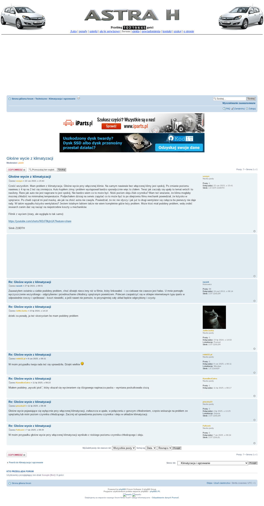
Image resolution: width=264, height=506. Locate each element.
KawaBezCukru (23, 383)
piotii (21, 163)
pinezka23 (21, 406)
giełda (136, 31)
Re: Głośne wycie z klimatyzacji (30, 282)
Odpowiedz (12, 168)
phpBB (122, 489)
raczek (19, 286)
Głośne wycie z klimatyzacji (30, 158)
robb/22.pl (21, 359)
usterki (93, 31)
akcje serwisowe (110, 31)
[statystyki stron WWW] (127, 494)
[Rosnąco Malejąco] (169, 448)
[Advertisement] (132, 64)
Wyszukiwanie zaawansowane (238, 103)
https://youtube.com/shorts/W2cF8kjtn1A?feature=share (40, 221)
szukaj (177, 31)
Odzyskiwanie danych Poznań (165, 498)
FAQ (228, 108)
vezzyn (19, 181)
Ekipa (209, 483)
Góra (254, 231)
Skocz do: (171, 463)
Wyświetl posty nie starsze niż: (97, 448)
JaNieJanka (21, 311)
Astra (73, 31)
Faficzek (20, 430)
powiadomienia (151, 31)
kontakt (167, 31)
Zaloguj (252, 108)
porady (83, 31)
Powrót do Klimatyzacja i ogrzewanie (26, 462)
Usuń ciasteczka (222, 483)
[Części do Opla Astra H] (132, 132)
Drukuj (78, 98)
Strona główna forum (22, 99)
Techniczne (41, 99)
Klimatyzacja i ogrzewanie (62, 99)
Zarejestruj (239, 108)
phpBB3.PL (155, 491)
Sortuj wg (141, 448)
